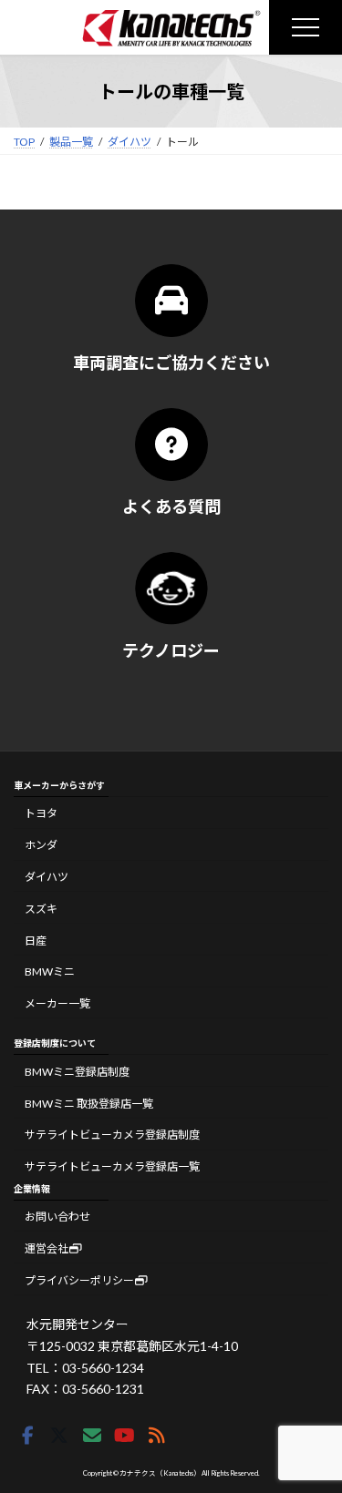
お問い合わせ (57, 1216)
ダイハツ (46, 877)
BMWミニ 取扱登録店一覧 (89, 1103)
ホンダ (41, 845)
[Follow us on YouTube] (124, 1435)
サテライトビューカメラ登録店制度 (112, 1134)
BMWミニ (50, 971)
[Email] (92, 1435)
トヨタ (41, 813)
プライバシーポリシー (79, 1280)
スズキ (41, 908)
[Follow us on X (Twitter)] (59, 1435)
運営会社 (46, 1248)
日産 (36, 939)
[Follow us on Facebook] (27, 1435)
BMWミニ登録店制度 (77, 1072)
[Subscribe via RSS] (157, 1435)
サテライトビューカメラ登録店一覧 (112, 1166)
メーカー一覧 (57, 1003)
